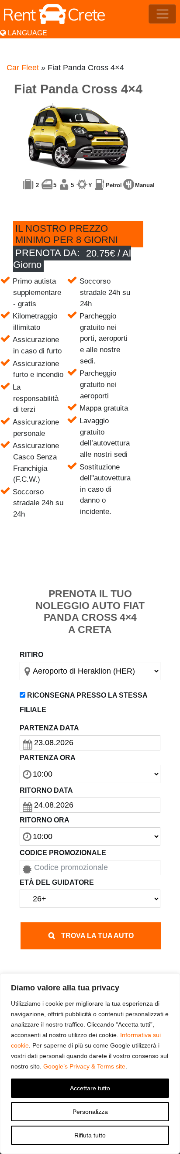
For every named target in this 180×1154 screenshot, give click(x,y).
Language (26, 33)
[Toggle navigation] (162, 14)
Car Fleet (23, 67)
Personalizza (90, 1111)
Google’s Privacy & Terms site (84, 1066)
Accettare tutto (90, 1088)
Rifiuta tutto (90, 1135)
